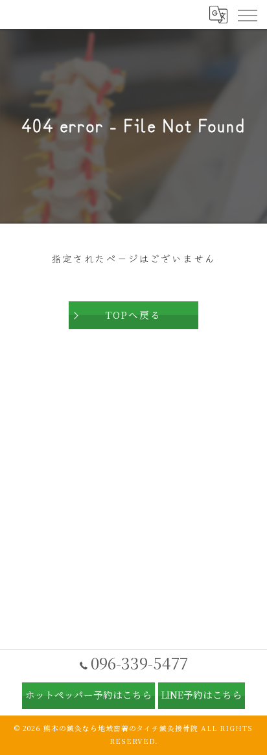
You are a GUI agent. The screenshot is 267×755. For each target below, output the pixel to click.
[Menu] (247, 14)
